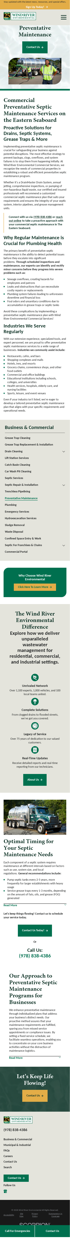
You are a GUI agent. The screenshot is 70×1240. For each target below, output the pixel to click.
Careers (8, 1156)
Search (8, 1167)
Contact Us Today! (33, 930)
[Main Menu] (63, 17)
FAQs (7, 1150)
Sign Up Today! (35, 7)
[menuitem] (35, 438)
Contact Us (33, 47)
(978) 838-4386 (35, 956)
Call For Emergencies (17, 1231)
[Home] (20, 16)
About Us (33, 779)
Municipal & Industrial (17, 1145)
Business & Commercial (18, 1139)
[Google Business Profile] (5, 1191)
